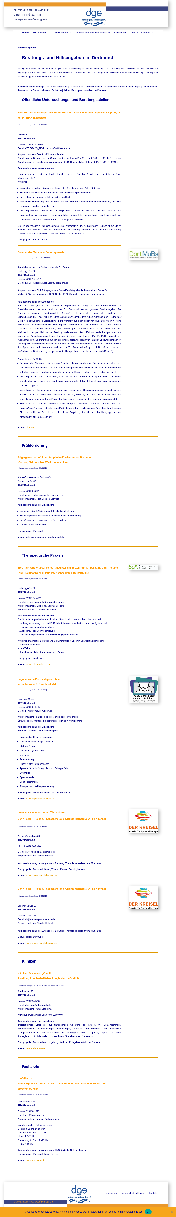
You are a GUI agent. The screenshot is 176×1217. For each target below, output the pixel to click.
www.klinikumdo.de (35, 1048)
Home (25, 32)
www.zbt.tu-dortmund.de (38, 664)
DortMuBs (31, 427)
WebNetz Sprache (140, 32)
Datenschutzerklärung (133, 1193)
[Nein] (171, 1212)
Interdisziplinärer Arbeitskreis (91, 32)
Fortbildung (120, 32)
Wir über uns (39, 32)
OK (148, 1211)
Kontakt (153, 1193)
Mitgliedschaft (61, 32)
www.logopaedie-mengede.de (40, 798)
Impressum (111, 1193)
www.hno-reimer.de (35, 1160)
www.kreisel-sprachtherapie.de (41, 875)
